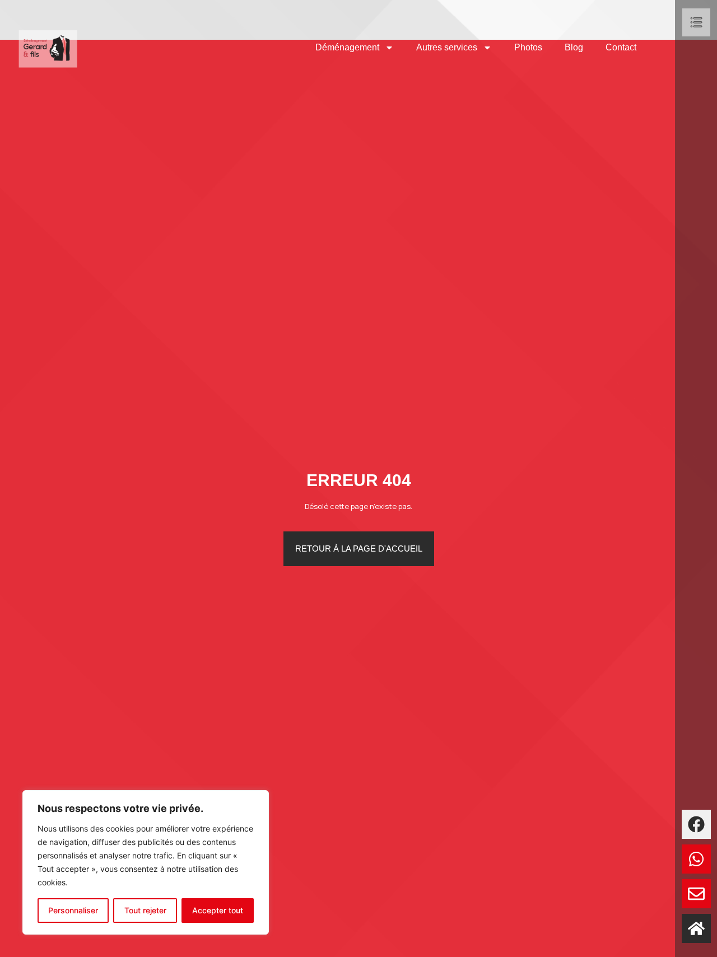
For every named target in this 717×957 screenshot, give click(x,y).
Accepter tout (217, 910)
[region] (145, 862)
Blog (574, 47)
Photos (528, 47)
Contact (621, 47)
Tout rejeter (145, 910)
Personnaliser (73, 910)
